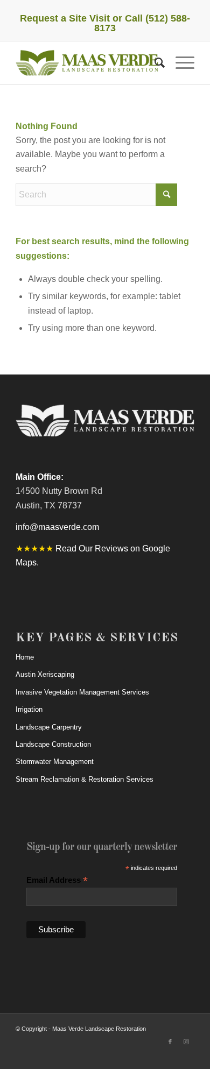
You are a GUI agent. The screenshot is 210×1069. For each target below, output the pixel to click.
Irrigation (29, 709)
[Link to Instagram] (186, 1041)
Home (25, 657)
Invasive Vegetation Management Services (82, 692)
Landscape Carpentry (49, 727)
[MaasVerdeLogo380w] (87, 62)
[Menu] (179, 62)
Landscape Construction (53, 744)
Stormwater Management (55, 761)
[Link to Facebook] (170, 1041)
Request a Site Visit (65, 18)
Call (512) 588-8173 (142, 23)
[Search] (154, 62)
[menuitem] (154, 62)
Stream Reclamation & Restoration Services (84, 779)
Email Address (57, 880)
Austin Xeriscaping (45, 674)
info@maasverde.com (57, 527)
